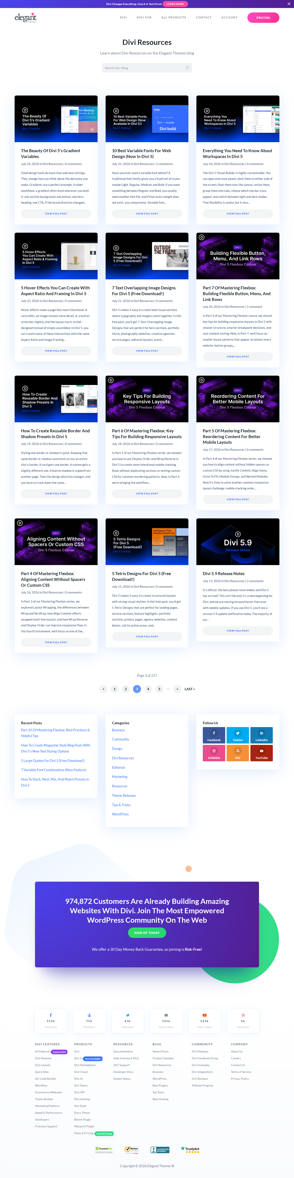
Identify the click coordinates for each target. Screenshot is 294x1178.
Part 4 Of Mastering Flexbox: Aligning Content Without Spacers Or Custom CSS (53, 579)
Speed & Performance (48, 1112)
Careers (236, 1058)
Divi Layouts (42, 1065)
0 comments (73, 164)
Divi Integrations (202, 1071)
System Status (121, 1078)
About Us (237, 1051)
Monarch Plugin (84, 1126)
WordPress (120, 814)
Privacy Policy (240, 1078)
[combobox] (147, 68)
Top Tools (158, 1092)
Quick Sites (42, 1071)
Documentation (123, 1051)
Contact (204, 17)
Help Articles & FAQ (126, 1058)
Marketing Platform (47, 1106)
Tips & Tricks (121, 805)
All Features (42, 1051)
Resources (119, 786)
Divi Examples (200, 1065)
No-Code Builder (45, 1078)
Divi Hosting (82, 1099)
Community (120, 739)
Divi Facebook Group (205, 1058)
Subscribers (166, 1024)
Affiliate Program (202, 1085)
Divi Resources (53, 164)
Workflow (41, 1085)
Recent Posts (161, 1051)
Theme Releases (124, 795)
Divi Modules (43, 1058)
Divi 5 (78, 1058)
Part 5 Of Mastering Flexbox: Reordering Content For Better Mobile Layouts (232, 436)
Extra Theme (82, 1112)
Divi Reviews (200, 1078)
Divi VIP (79, 1092)
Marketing (119, 777)
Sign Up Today (147, 933)
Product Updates (163, 1058)
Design (117, 748)
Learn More (175, 3)
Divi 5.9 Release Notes (224, 573)
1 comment (254, 306)
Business (118, 730)
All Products (173, 17)
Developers (42, 1119)
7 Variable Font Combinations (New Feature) (53, 770)
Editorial (118, 767)
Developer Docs (123, 1071)
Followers (51, 1024)
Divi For (144, 17)
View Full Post (56, 213)
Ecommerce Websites (48, 1092)
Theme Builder (44, 1099)
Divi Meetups (200, 1051)
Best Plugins (160, 1085)
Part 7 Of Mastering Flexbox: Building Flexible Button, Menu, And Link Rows (237, 293)
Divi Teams (81, 1085)
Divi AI (78, 1078)
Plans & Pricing (83, 1133)
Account (229, 17)
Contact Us (238, 1065)
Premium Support (46, 1126)
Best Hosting (160, 1099)
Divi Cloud (81, 1071)
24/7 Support (121, 1065)
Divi (123, 17)
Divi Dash (80, 1106)
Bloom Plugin (82, 1119)
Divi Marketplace (85, 1065)
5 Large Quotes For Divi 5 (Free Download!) (53, 761)
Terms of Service (241, 1071)
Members (89, 1024)
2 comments (164, 164)
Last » (190, 689)
